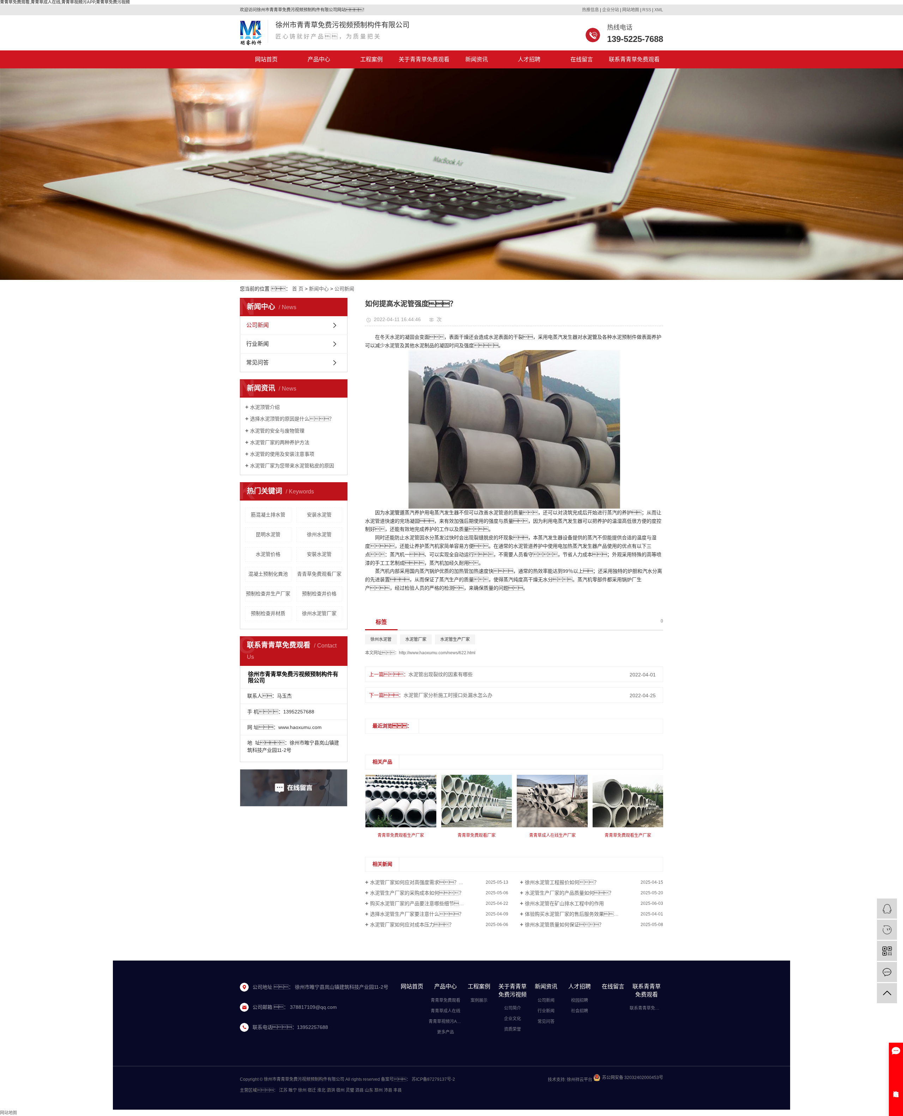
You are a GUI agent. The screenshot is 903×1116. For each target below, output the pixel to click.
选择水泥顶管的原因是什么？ (292, 419)
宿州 (340, 1090)
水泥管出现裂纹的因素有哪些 (440, 674)
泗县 (359, 1090)
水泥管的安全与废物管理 (277, 431)
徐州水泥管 (319, 534)
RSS (646, 9)
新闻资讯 (476, 59)
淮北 (321, 1090)
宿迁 (312, 1090)
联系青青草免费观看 (634, 59)
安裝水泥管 (319, 554)
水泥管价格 (268, 554)
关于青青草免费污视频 (512, 990)
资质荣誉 (512, 1029)
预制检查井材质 (268, 613)
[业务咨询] (887, 909)
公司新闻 (344, 289)
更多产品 (445, 1032)
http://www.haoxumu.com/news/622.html (437, 652)
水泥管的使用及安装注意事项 (282, 454)
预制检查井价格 (319, 593)
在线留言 (581, 59)
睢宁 (293, 1090)
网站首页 (266, 59)
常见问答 (257, 363)
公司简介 (512, 1008)
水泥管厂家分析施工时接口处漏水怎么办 (448, 695)
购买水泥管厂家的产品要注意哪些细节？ (424, 903)
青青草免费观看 (445, 1000)
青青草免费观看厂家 (319, 574)
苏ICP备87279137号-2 (433, 1079)
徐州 (302, 1090)
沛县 (388, 1090)
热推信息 (590, 9)
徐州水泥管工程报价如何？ (562, 882)
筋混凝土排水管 (268, 514)
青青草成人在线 (445, 1010)
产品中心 (319, 59)
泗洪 (331, 1090)
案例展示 (479, 1000)
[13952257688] (887, 930)
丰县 (397, 1090)
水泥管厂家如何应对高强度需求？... (416, 882)
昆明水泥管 (268, 534)
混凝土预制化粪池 (268, 574)
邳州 (378, 1090)
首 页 (297, 289)
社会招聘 (579, 1010)
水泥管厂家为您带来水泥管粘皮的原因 (292, 465)
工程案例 (371, 59)
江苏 (283, 1090)
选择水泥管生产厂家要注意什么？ (417, 914)
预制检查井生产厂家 (268, 593)
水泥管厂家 (415, 639)
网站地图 (630, 9)
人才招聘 (529, 59)
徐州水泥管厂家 (319, 613)
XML (658, 9)
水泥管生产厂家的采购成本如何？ (417, 893)
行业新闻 (257, 344)
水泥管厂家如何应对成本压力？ (412, 924)
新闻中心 (319, 289)
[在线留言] (887, 972)
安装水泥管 (319, 514)
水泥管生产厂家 (455, 639)
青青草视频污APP (445, 1021)
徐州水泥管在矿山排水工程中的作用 (564, 903)
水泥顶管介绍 (265, 407)
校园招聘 (579, 1000)
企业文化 (512, 1018)
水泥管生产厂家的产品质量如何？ (569, 893)
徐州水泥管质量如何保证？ (564, 924)
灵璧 (350, 1090)
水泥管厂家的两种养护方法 (279, 442)
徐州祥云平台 (579, 1079)
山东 (369, 1090)
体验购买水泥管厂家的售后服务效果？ (574, 914)
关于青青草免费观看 (424, 59)
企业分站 (610, 9)
